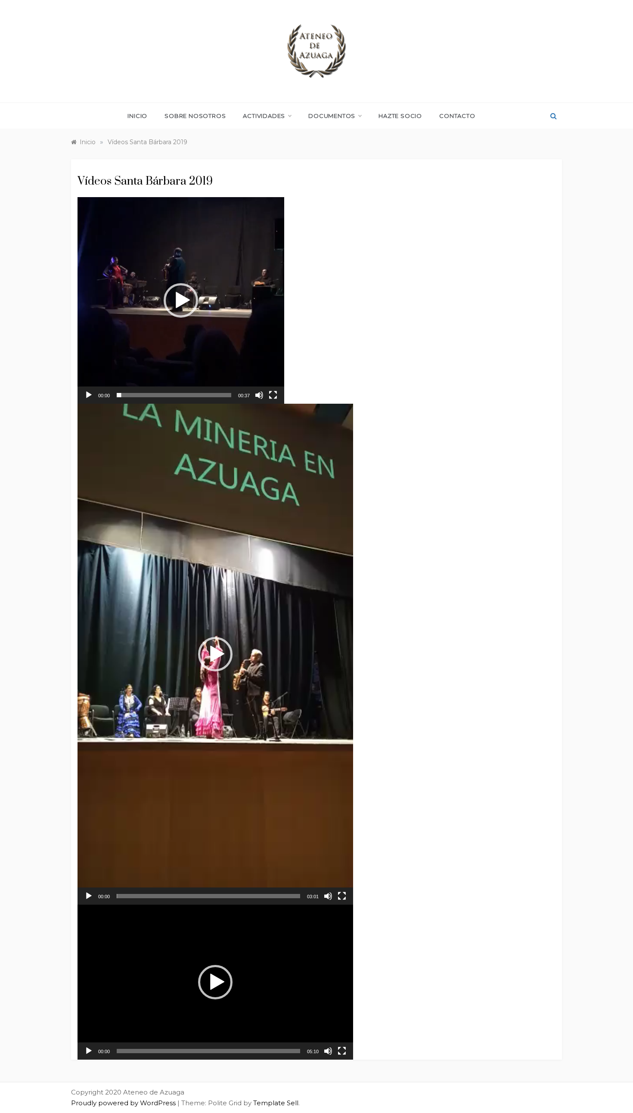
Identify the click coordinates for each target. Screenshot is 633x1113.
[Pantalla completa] (273, 395)
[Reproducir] (88, 395)
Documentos (331, 115)
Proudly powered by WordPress (124, 1103)
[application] (181, 300)
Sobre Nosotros (195, 115)
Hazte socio (400, 115)
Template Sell (275, 1103)
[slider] (174, 395)
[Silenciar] (259, 395)
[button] (181, 300)
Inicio (137, 115)
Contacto (457, 115)
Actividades (264, 115)
